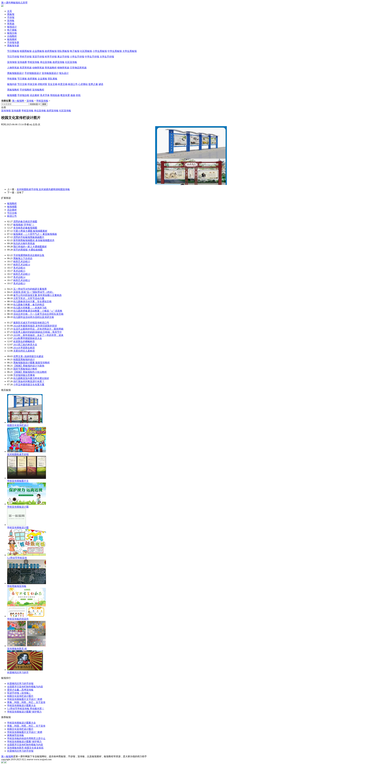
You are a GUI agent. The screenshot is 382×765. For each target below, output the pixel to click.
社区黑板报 (86, 51)
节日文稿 (22, 84)
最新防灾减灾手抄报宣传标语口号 (31, 322)
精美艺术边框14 (21, 264)
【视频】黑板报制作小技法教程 (30, 372)
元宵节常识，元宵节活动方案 (28, 298)
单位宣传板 (46, 62)
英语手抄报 (38, 56)
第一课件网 (7, 2)
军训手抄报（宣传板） (19, 693)
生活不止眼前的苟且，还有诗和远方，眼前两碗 (38, 329)
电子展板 (12, 30)
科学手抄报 (51, 56)
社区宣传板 (71, 62)
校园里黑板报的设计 (24, 359)
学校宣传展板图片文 (18, 481)
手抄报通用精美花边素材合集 (28, 255)
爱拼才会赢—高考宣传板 (20, 689)
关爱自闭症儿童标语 (24, 351)
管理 (25, 2)
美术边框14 (19, 277)
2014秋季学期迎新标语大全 (27, 338)
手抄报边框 (23, 95)
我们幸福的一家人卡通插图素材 (30, 246)
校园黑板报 (26, 51)
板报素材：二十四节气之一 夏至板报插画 (35, 234)
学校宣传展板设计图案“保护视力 (24, 711)
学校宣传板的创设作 (18, 619)
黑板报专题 (13, 45)
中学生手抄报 (92, 56)
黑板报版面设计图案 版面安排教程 (31, 362)
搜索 (44, 104)
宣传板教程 (38, 89)
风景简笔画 (26, 67)
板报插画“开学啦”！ (23, 224)
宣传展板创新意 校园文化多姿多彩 (25, 748)
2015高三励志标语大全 (25, 344)
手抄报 (10, 17)
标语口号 (73, 84)
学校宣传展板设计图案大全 (21, 705)
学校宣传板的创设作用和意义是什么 (26, 738)
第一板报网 (18, 100)
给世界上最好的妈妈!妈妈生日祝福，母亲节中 (37, 332)
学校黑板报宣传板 (16, 586)
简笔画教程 (51, 67)
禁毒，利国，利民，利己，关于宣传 (26, 702)
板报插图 (12, 95)
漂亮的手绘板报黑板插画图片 (28, 237)
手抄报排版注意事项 (24, 375)
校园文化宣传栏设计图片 (20, 696)
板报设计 (12, 27)
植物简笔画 (63, 67)
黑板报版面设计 (15, 73)
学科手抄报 (26, 56)
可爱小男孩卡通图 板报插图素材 (30, 231)
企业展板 (42, 78)
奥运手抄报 (63, 56)
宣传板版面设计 (50, 73)
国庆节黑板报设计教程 (25, 369)
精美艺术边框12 (21, 280)
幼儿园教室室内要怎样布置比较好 (31, 378)
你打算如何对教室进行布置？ (28, 381)
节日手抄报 (13, 56)
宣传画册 (22, 62)
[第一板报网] (2, 6)
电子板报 (74, 51)
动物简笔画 (38, 67)
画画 (72, 95)
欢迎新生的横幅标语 (24, 341)
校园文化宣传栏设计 (18, 425)
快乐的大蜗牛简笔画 (24, 243)
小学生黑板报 (100, 51)
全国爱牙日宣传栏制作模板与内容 (25, 686)
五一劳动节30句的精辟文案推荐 (30, 289)
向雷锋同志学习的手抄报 (20, 683)
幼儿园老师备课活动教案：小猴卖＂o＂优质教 (37, 311)
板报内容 (12, 84)
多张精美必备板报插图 (25, 228)
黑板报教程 (13, 89)
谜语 (100, 84)
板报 (15, 2)
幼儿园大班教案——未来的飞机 (30, 307)
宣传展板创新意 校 (17, 648)
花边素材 (34, 95)
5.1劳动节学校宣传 (17, 558)
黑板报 (10, 14)
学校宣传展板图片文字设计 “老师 (24, 699)
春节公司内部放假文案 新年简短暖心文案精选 (37, 295)
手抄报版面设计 (32, 73)
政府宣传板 (58, 62)
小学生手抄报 (77, 56)
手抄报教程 (26, 89)
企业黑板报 (38, 51)
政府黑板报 (51, 51)
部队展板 (52, 78)
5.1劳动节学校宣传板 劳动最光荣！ (25, 708)
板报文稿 (12, 33)
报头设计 (64, 73)
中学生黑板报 (114, 51)
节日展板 (22, 78)
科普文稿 (62, 84)
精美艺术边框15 (21, 261)
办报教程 (12, 36)
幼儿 (20, 2)
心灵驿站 (83, 84)
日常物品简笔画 (78, 67)
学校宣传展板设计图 (18, 507)
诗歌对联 (42, 84)
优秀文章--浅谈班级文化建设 (28, 356)
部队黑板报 (63, 51)
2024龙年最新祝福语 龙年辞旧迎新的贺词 (35, 325)
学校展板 (12, 78)
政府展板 (32, 78)
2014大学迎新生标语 (24, 347)
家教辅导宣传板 (15, 735)
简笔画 (10, 23)
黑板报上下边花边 (22, 258)
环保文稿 (32, 84)
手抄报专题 (13, 42)
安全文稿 (52, 84)
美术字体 (45, 95)
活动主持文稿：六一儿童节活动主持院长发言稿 (38, 314)
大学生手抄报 (107, 56)
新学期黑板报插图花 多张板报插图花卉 (33, 240)
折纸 (78, 95)
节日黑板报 (13, 51)
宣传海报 (12, 62)
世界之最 (93, 84)
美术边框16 (19, 267)
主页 (9, 11)
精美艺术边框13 (21, 274)
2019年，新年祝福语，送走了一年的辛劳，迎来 (38, 335)
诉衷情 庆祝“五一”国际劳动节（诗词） (33, 292)
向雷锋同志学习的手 (18, 672)
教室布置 (65, 95)
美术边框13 (19, 283)
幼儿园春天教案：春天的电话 (28, 304)
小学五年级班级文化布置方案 (28, 384)
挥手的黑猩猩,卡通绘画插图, (28, 249)
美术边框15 (19, 271)
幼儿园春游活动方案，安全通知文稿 (32, 301)
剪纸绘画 (55, 95)
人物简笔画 (13, 67)
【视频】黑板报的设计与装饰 (28, 365)
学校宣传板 (33, 62)
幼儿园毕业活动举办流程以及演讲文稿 (33, 317)
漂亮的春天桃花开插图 (25, 221)
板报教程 (12, 203)
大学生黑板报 (129, 51)
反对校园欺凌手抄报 (18, 454)
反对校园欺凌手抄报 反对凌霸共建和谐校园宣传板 (43, 189)
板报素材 (12, 39)
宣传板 (30, 100)
